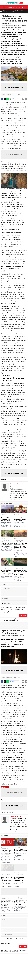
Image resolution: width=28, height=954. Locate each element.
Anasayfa (4, 25)
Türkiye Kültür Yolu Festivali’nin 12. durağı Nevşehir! (6, 519)
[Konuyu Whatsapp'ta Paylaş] (7, 99)
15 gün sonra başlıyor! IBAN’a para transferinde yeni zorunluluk (20, 902)
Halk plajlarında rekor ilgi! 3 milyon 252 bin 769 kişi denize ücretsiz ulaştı (20, 572)
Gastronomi (13, 479)
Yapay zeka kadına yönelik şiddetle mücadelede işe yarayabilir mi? (6, 852)
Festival (8, 479)
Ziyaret (25, 479)
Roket (11, 812)
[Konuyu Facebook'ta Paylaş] (2, 99)
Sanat (22, 479)
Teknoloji (9, 635)
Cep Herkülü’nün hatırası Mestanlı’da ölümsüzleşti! (20, 519)
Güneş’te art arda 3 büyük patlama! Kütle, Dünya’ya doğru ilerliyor (20, 878)
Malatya (18, 479)
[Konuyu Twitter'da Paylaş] (5, 99)
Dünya (8, 812)
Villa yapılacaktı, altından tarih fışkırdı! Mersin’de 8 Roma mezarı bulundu (7, 544)
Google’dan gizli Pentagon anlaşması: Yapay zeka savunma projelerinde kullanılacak (7, 902)
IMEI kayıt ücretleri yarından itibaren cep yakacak (20, 850)
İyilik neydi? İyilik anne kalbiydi (6, 571)
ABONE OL (15, 99)
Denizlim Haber (15, 484)
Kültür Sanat (10, 25)
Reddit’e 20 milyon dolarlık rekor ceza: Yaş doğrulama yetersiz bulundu (6, 878)
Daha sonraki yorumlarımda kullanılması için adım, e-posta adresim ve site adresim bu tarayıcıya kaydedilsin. (13, 610)
